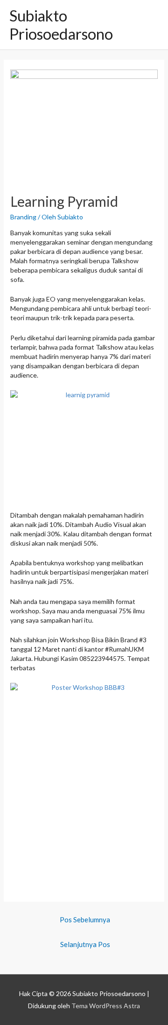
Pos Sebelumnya (85, 919)
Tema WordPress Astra (105, 1006)
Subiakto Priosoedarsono (61, 25)
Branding (23, 217)
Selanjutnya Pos (85, 944)
